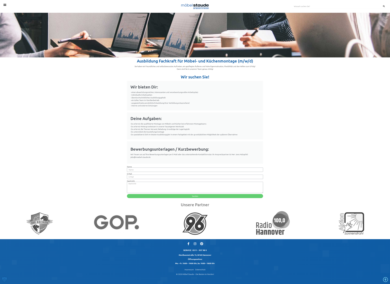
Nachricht (131, 181)
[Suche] (383, 6)
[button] (5, 5)
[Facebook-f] (188, 244)
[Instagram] (195, 244)
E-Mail (129, 174)
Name (129, 167)
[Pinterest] (202, 244)
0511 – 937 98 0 (199, 250)
